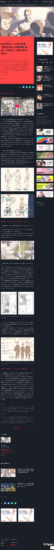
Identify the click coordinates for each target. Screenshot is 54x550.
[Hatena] (33, 87)
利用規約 (2, 543)
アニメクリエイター (40, 120)
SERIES (35, 1)
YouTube (15, 545)
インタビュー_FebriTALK (41, 118)
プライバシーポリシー (4, 541)
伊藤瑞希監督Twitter (5, 450)
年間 (51, 62)
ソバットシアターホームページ (7, 452)
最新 (38, 62)
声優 (46, 116)
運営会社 (2, 545)
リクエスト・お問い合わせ (5, 539)
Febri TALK (10, 1)
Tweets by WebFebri (40, 204)
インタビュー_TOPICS (41, 116)
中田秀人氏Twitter (5, 453)
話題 (2, 78)
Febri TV (28, 1)
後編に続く (17, 428)
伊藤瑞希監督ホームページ (6, 449)
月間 (47, 62)
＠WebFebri (15, 542)
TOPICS (19, 1)
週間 (43, 62)
